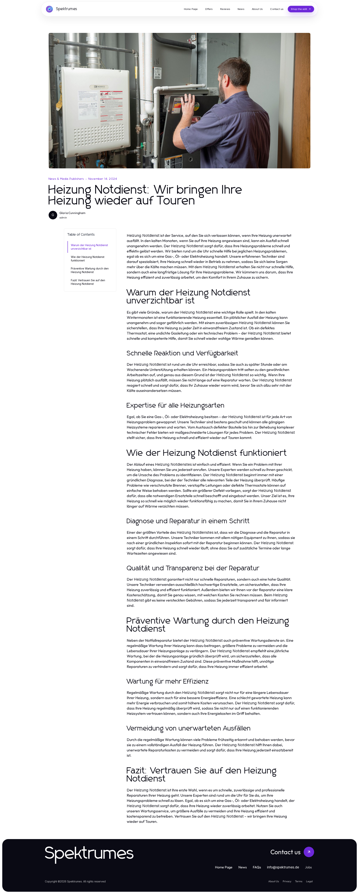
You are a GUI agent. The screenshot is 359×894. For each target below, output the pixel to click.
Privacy (287, 881)
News (242, 867)
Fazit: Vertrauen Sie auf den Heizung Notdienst (88, 282)
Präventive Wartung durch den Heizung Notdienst (90, 270)
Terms (298, 881)
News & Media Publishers (66, 178)
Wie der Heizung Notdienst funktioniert (87, 258)
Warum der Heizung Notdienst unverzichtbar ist (89, 246)
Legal (309, 881)
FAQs (257, 867)
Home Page (223, 867)
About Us (273, 881)
